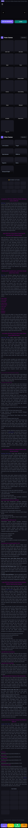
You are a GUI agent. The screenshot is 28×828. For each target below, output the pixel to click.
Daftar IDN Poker (5, 337)
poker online (11, 432)
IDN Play (3, 275)
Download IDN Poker (6, 453)
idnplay (25, 777)
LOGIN (20, 21)
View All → (23, 37)
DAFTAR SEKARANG (7, 21)
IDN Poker (3, 203)
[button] (3, 12)
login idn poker (9, 589)
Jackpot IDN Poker (5, 724)
